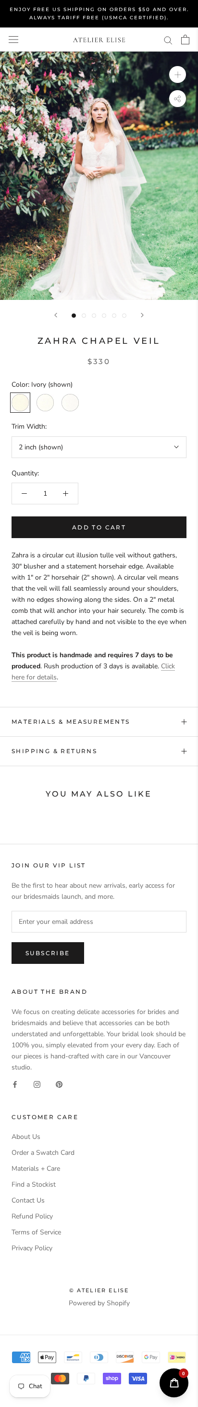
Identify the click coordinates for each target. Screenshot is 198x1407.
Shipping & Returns (54, 751)
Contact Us (28, 1200)
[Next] (142, 315)
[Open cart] (185, 39)
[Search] (168, 40)
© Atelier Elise (99, 1290)
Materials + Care (36, 1168)
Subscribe (47, 953)
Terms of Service (36, 1232)
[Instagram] (37, 1083)
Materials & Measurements (71, 721)
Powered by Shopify (99, 1303)
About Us (26, 1136)
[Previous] (55, 315)
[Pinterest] (59, 1083)
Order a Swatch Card (43, 1152)
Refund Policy (32, 1216)
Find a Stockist (34, 1184)
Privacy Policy (32, 1248)
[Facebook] (15, 1083)
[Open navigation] (13, 39)
